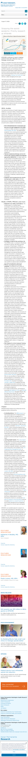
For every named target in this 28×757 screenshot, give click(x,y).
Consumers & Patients (6, 703)
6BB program (20, 413)
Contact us (3, 727)
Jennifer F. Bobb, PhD (9, 382)
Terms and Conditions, (16, 749)
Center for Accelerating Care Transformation (11, 711)
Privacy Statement (22, 749)
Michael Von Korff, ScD (17, 75)
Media (2, 706)
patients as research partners (16, 501)
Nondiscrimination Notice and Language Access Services (14, 731)
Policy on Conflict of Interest (7, 730)
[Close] (26, 743)
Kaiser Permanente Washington (8, 718)
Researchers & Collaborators (7, 700)
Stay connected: (8, 684)
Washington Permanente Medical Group (10, 720)
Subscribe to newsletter (21, 7)
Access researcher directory (8, 544)
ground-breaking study (19, 474)
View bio (3, 543)
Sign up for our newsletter (7, 729)
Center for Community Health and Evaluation (11, 713)
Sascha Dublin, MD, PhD (10, 374)
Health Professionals (5, 701)
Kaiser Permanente (5, 717)
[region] (14, 749)
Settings (14, 751)
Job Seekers (3, 708)
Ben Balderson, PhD (14, 390)
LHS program (22, 439)
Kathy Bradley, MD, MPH (10, 130)
